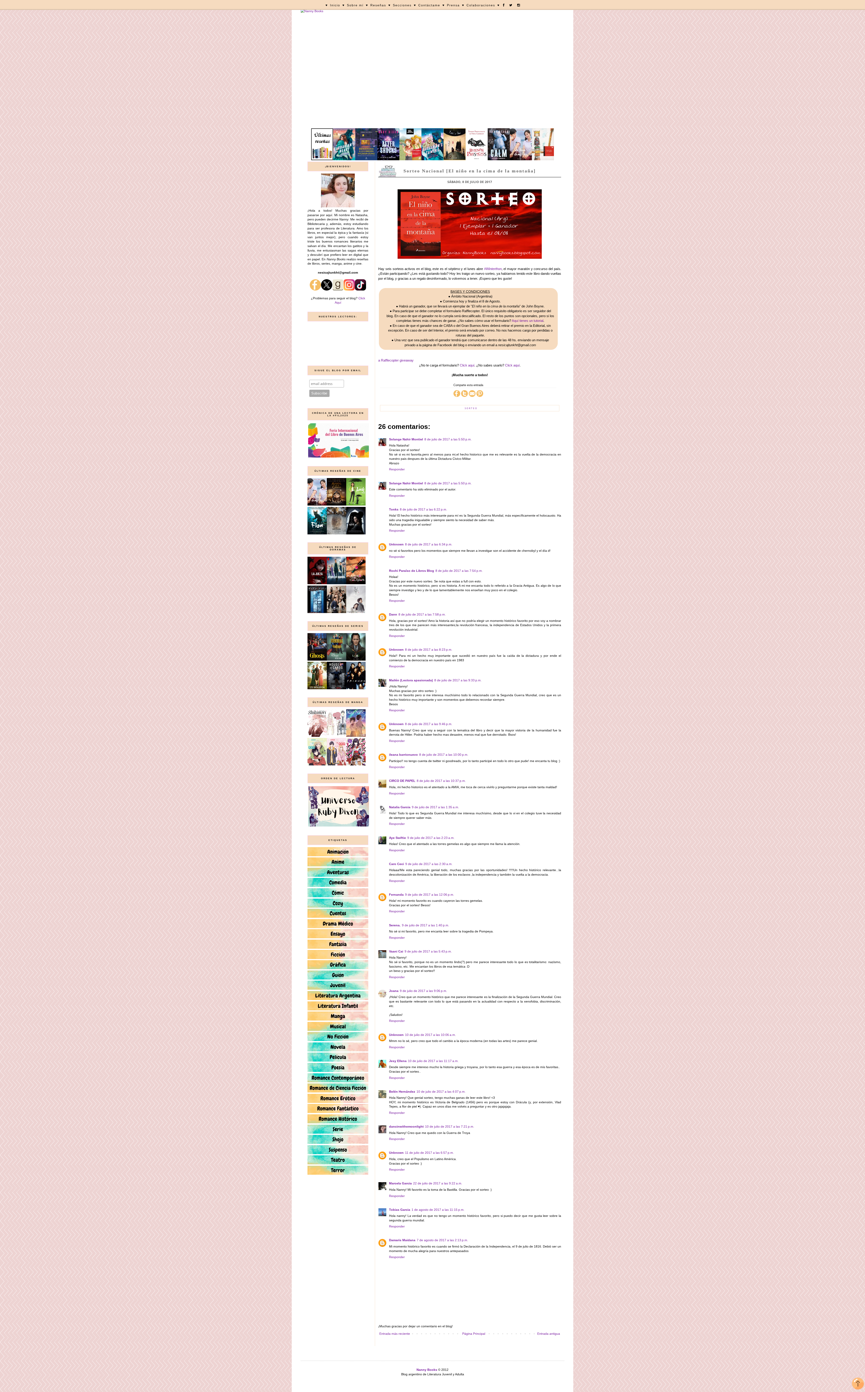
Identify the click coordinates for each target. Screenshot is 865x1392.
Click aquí (467, 365)
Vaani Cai (396, 951)
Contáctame (429, 5)
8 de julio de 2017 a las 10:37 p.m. (441, 781)
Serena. (395, 925)
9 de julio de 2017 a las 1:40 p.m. (425, 925)
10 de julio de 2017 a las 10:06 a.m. (430, 1035)
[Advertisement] (432, 94)
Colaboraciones (481, 5)
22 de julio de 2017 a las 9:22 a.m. (437, 1183)
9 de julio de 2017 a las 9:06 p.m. (423, 991)
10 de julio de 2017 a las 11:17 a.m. (433, 1061)
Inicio (335, 5)
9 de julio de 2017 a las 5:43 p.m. (428, 951)
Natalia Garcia (399, 807)
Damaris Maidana (402, 1240)
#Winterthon (493, 269)
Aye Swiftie (397, 838)
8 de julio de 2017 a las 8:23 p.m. (428, 649)
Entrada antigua (548, 1333)
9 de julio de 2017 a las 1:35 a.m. (435, 807)
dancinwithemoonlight (406, 1126)
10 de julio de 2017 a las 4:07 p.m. (441, 1091)
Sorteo (471, 408)
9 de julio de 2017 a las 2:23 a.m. (431, 838)
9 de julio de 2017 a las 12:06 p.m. (429, 894)
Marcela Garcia (400, 1183)
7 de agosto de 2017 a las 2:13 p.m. (442, 1240)
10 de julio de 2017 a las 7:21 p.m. (449, 1126)
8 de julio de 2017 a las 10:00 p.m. (443, 754)
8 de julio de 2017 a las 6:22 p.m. (423, 509)
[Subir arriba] (858, 1384)
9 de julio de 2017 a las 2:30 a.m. (429, 864)
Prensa (453, 5)
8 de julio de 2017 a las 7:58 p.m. (422, 614)
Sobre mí (355, 5)
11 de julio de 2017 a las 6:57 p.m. (429, 1152)
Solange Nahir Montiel (406, 439)
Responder (397, 469)
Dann (393, 614)
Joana (393, 991)
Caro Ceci (396, 864)
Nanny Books (427, 1369)
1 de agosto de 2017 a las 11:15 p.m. (438, 1209)
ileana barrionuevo (403, 754)
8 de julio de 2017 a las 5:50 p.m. (448, 439)
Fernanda (396, 894)
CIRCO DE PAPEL (402, 781)
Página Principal (473, 1333)
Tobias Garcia (399, 1209)
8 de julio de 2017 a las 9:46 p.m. (428, 724)
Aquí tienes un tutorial (527, 321)
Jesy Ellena (398, 1061)
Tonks (393, 509)
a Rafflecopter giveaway (396, 360)
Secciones (402, 5)
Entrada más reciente (394, 1333)
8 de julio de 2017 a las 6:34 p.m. (428, 544)
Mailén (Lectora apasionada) (411, 680)
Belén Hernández (402, 1091)
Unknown (396, 544)
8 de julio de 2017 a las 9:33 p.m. (458, 680)
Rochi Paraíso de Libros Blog (411, 570)
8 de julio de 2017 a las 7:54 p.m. (459, 570)
